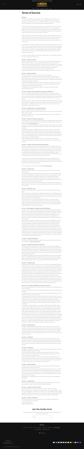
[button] (4, 4)
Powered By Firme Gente (15, 446)
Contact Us (39, 427)
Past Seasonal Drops (45, 429)
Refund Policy (44, 427)
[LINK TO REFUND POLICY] (33, 123)
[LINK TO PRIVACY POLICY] (35, 241)
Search (24, 427)
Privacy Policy (50, 427)
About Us (31, 427)
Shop (28, 427)
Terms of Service (57, 427)
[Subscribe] (51, 417)
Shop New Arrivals (38, 429)
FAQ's (35, 427)
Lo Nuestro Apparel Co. (8, 446)
